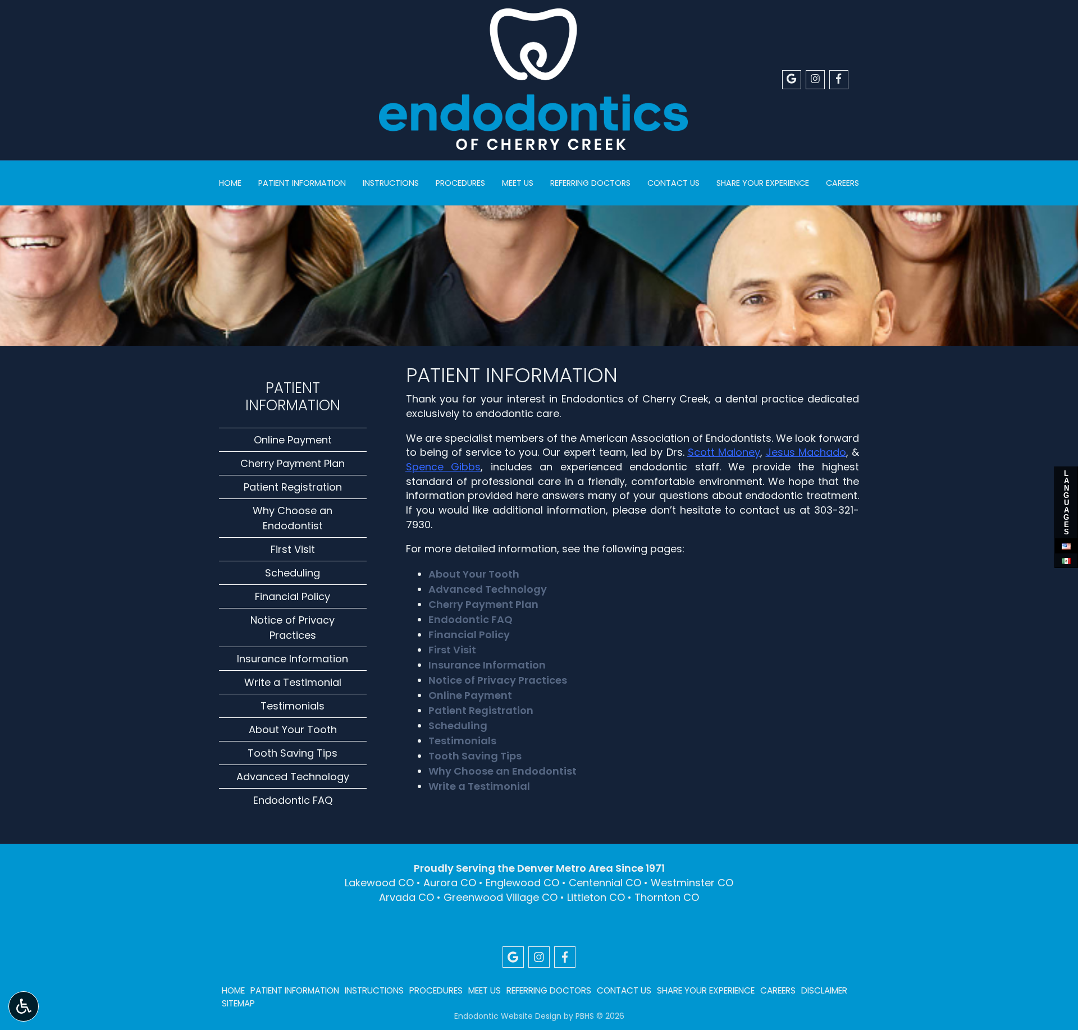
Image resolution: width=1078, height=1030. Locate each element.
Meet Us (517, 182)
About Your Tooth (473, 574)
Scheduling (457, 725)
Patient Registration (480, 710)
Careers (842, 182)
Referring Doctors (590, 182)
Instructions (391, 182)
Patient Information (302, 182)
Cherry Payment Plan (483, 604)
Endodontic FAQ (470, 619)
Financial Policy (469, 635)
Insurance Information (487, 665)
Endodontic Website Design (507, 1016)
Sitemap (238, 1003)
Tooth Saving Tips (475, 756)
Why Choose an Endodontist (502, 771)
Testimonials (462, 741)
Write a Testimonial (479, 786)
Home (230, 182)
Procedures (460, 182)
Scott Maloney (724, 452)
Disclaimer (824, 990)
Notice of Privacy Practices (497, 680)
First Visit (452, 650)
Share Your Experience (762, 182)
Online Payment (470, 695)
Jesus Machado (806, 452)
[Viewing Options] (23, 1006)
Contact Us (673, 182)
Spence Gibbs (443, 467)
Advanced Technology (487, 589)
